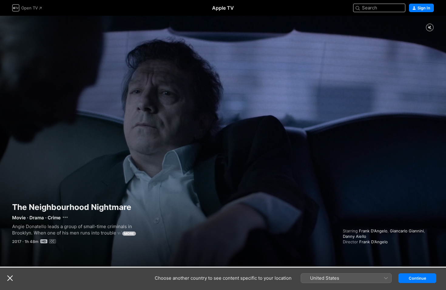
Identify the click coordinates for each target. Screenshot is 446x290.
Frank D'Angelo (373, 230)
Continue (417, 278)
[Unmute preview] (429, 27)
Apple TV (223, 8)
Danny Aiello (354, 236)
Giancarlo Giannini (407, 230)
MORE (129, 233)
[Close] (10, 278)
